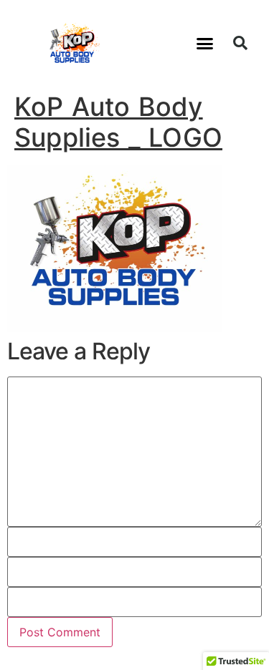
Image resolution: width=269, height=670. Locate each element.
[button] (205, 43)
